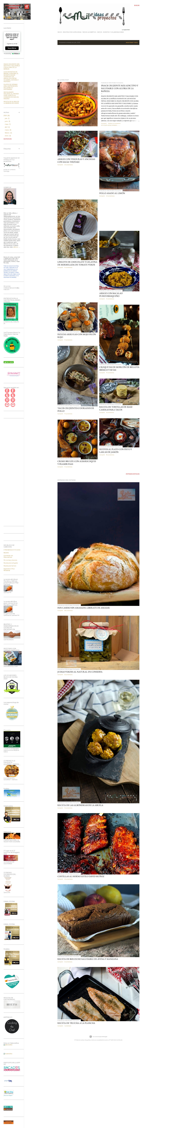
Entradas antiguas (132, 474)
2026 (6, 115)
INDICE (99, 32)
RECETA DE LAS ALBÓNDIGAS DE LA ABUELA (80, 805)
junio (7, 121)
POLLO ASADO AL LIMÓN (112, 193)
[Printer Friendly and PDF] (9, 363)
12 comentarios (68, 808)
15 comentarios (110, 412)
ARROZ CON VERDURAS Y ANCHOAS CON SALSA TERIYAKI (76, 160)
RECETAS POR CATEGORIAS (72, 32)
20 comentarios (68, 164)
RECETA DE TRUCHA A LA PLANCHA (76, 1023)
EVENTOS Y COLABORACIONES (113, 32)
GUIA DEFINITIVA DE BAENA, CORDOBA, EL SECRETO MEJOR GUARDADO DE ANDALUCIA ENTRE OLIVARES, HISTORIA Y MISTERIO (11, 76)
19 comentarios (68, 267)
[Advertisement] (98, 62)
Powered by (7, 53)
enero (7, 136)
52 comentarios (68, 674)
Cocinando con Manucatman (8, 556)
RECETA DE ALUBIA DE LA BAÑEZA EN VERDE (11, 102)
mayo (7, 124)
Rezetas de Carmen (10, 566)
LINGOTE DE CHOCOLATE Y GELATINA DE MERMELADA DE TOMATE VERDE (77, 263)
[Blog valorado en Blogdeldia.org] (9, 1092)
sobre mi (15, 247)
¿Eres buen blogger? (8, 1095)
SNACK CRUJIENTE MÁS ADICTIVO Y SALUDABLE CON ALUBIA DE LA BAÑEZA (119, 88)
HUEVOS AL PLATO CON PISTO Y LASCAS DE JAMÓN (115, 450)
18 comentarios (110, 454)
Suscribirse (12, 48)
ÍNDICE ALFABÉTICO (89, 32)
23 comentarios (68, 879)
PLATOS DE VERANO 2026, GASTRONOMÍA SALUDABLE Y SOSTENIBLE (11, 87)
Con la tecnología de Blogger (99, 1036)
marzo (8, 130)
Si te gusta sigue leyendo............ (110, 125)
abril (7, 127)
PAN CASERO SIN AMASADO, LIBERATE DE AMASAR (83, 607)
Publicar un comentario (114, 123)
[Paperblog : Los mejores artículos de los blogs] (8, 1082)
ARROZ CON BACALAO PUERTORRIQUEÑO (111, 294)
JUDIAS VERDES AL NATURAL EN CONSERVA (79, 671)
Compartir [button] (104, 123)
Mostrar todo (132, 42)
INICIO (59, 32)
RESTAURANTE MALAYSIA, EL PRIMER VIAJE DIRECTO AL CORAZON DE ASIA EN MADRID (11, 95)
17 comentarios (68, 340)
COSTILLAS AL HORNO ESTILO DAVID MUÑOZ (80, 876)
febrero (8, 133)
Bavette (6, 553)
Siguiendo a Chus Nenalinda (9, 569)
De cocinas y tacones (10, 560)
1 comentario (67, 1025)
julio (7, 118)
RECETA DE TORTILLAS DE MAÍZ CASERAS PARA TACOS (115, 408)
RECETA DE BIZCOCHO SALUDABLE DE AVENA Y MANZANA (87, 959)
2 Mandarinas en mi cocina (12, 550)
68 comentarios (68, 610)
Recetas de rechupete (11, 563)
